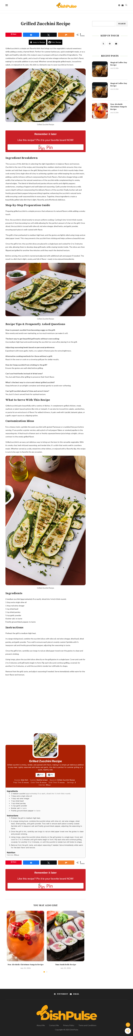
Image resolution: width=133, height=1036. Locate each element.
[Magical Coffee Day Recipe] (100, 69)
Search (121, 24)
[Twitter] (103, 43)
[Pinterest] (119, 5)
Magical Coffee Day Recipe (118, 63)
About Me (41, 1025)
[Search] (126, 5)
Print (41, 775)
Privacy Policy (68, 1025)
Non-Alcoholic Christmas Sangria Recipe (26, 964)
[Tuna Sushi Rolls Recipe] (65, 936)
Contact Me (54, 1025)
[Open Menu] (6, 5)
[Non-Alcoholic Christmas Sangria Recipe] (25, 936)
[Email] (122, 5)
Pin (51, 775)
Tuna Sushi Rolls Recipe (65, 964)
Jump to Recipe (38, 42)
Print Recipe (56, 42)
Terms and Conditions (87, 1025)
